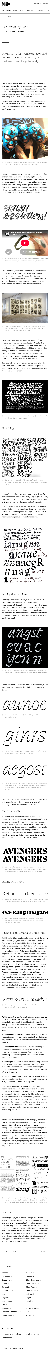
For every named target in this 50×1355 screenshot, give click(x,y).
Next (42, 1251)
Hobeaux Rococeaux (10, 1312)
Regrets (29, 1298)
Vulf (27, 1312)
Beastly (5, 1273)
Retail (28, 1301)
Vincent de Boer (8, 281)
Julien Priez (33, 343)
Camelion (6, 1276)
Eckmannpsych (8, 1301)
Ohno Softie (31, 1290)
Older (4, 16)
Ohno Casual (31, 1283)
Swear (28, 1305)
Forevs (4, 1305)
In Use (15, 10)
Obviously (30, 1276)
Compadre (6, 1287)
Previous (10, 1251)
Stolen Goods (26, 326)
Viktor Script (31, 1308)
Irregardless (7, 1315)
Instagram (6, 1334)
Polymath (30, 1294)
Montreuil (30, 1273)
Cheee (4, 1283)
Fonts (37, 4)
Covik (4, 1294)
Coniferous (6, 1290)
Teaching (40, 10)
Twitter (18, 1334)
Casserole (6, 1280)
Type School (7, 1337)
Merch (27, 1334)
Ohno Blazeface (32, 1280)
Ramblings (31, 10)
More (45, 4)
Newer (10, 16)
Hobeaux (5, 1308)
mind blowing (32, 358)
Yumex (29, 1315)
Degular (5, 1298)
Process (22, 10)
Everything (6, 11)
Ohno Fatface (31, 1287)
